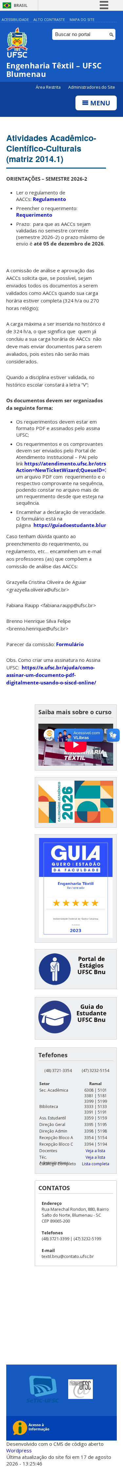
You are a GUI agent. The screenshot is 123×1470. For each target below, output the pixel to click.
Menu (99, 103)
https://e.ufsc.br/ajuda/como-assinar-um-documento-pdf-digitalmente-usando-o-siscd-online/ (51, 675)
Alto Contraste (49, 19)
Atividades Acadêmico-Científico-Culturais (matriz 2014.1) (51, 148)
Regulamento (49, 199)
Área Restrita (49, 87)
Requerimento (34, 214)
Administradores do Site (91, 87)
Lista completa (95, 1164)
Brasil (21, 5)
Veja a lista (95, 1150)
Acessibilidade (15, 19)
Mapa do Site (82, 19)
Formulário (70, 644)
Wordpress (19, 1450)
